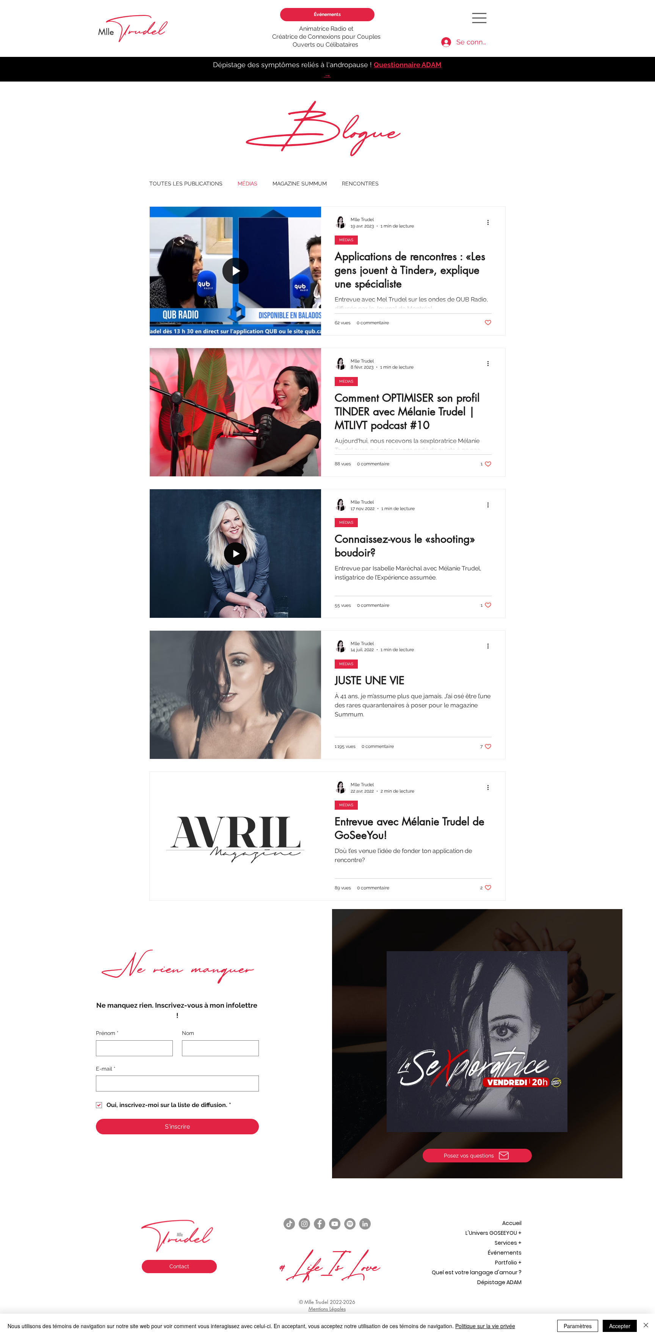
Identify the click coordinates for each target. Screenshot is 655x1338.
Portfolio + (508, 1262)
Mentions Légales (327, 1308)
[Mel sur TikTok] (289, 1224)
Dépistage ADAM (499, 1282)
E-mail (106, 1069)
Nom (188, 1033)
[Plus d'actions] (490, 222)
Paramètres (578, 1326)
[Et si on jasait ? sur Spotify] (350, 1224)
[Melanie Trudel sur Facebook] (319, 1224)
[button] (479, 18)
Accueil (512, 1223)
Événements (505, 1252)
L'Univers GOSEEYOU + (493, 1233)
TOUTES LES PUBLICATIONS (186, 184)
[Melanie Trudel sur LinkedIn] (365, 1224)
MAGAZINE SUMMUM (300, 184)
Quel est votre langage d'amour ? (477, 1272)
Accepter (619, 1326)
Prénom (107, 1033)
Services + (508, 1243)
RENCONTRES (360, 184)
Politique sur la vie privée (485, 1326)
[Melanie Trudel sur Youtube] (334, 1224)
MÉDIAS (247, 184)
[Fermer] (645, 1326)
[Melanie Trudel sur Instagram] (304, 1224)
